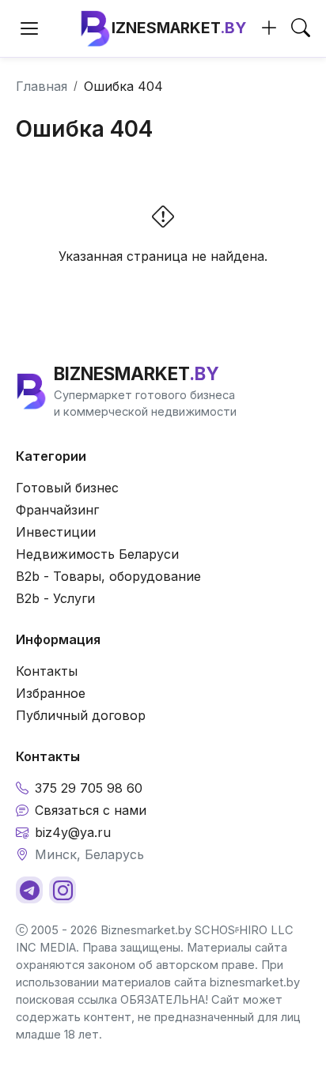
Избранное (50, 693)
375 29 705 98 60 (88, 788)
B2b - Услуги (55, 598)
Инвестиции (56, 532)
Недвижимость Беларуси (97, 554)
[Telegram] (29, 890)
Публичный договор (81, 715)
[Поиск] (300, 28)
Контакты (47, 671)
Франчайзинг (57, 510)
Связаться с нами (90, 810)
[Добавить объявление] (269, 28)
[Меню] (29, 28)
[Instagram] (62, 890)
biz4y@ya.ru (73, 832)
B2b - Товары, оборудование (108, 576)
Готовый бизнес (67, 488)
